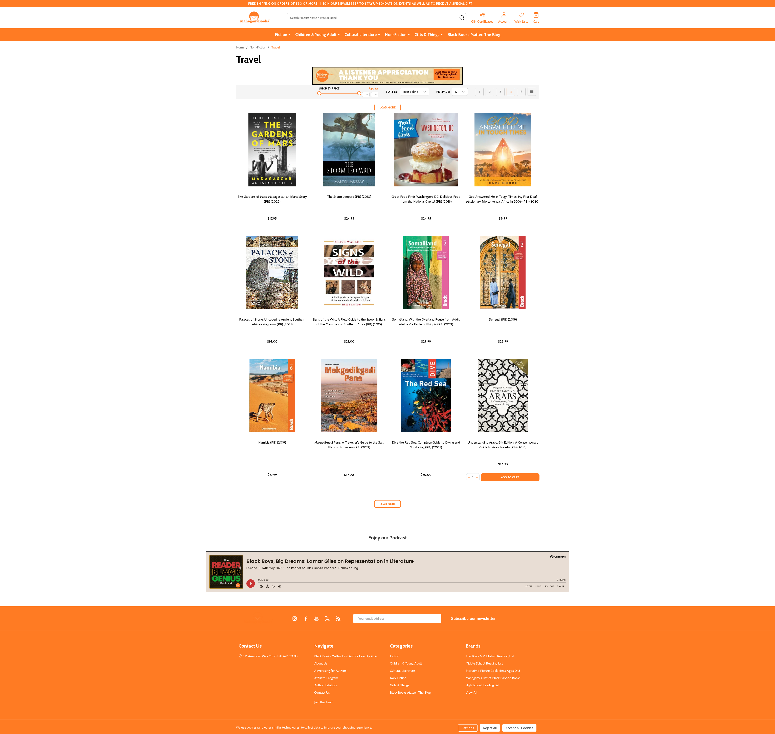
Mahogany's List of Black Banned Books (493, 678)
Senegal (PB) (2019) (503, 319)
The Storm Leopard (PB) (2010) (349, 197)
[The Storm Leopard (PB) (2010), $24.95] (349, 149)
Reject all (490, 728)
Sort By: (392, 92)
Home (240, 47)
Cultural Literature (361, 34)
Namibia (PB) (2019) (272, 442)
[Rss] (338, 618)
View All (471, 692)
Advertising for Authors (330, 671)
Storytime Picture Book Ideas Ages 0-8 (493, 671)
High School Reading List (483, 685)
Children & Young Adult (315, 34)
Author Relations (326, 685)
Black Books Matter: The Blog (473, 34)
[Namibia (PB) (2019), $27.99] (272, 395)
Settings (468, 728)
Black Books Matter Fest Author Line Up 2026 (346, 656)
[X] (327, 618)
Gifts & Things (427, 34)
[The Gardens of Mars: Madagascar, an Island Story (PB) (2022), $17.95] (272, 149)
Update (373, 88)
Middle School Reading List (484, 663)
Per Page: (443, 92)
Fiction (281, 34)
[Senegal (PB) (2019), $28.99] (502, 272)
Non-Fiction (395, 34)
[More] (289, 34)
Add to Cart (510, 477)
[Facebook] (305, 618)
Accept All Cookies (519, 728)
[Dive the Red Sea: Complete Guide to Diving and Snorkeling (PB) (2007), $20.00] (426, 395)
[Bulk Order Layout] (532, 92)
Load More (387, 107)
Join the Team (323, 702)
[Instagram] (294, 618)
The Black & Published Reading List (490, 656)
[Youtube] (316, 618)
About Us (320, 663)
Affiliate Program (326, 678)
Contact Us (322, 692)
